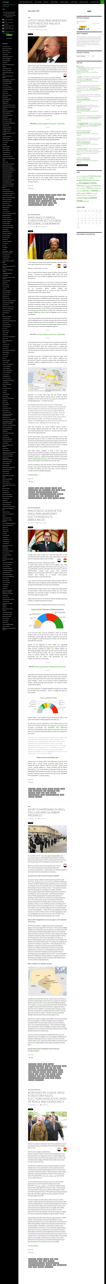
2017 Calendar (38, 1)
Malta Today (5, 402)
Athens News (5, 93)
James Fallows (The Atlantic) (8, 336)
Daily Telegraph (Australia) (8, 180)
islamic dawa (41, 196)
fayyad (54, 194)
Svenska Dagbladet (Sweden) (8, 523)
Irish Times (4, 328)
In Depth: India (74, 1)
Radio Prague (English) (7, 479)
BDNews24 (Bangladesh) (8, 111)
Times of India (5, 578)
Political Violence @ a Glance (8, 467)
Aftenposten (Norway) (7, 56)
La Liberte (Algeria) (6, 366)
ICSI (64, 194)
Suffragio (5, 2)
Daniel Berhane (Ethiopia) (8, 184)
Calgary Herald (5, 125)
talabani (51, 204)
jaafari (46, 198)
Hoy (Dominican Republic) (8, 302)
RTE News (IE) (5, 490)
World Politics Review (7, 614)
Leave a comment (42, 29)
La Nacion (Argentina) (7, 370)
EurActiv (4, 245)
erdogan (47, 488)
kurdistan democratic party (44, 492)
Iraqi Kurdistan (35, 214)
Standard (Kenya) (6, 512)
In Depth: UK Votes (84, 1)
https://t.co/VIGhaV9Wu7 (83, 132)
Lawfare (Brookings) (6, 384)
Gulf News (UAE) (6, 292)
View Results (9, 38)
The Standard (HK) (6, 572)
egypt (78, 183)
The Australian (5, 539)
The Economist (5, 553)
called (53, 398)
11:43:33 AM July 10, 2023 (83, 90)
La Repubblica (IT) (6, 376)
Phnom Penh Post (6, 463)
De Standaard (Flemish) (7, 191)
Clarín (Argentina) (6, 150)
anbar (44, 788)
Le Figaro (4, 386)
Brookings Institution (7, 119)
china (83, 178)
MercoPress (5, 406)
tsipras (95, 195)
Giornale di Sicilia (6, 280)
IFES (3, 314)
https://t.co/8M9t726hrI (86, 79)
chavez (80, 178)
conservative (82, 180)
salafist (59, 1074)
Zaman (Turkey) (5, 626)
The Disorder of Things (7, 551)
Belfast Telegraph (6, 113)
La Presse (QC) (5, 374)
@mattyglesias (80, 106)
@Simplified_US (82, 67)
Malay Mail (4, 400)
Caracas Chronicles (6, 127)
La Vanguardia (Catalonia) (8, 380)
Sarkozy (92, 193)
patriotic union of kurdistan (48, 494)
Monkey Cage (5, 410)
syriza (86, 195)
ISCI (45, 790)
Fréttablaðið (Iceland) (7, 273)
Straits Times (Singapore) (7, 514)
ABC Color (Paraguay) (7, 48)
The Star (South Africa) (7, 574)
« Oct (78, 227)
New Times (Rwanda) (7, 427)
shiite (50, 202)
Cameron (92, 176)
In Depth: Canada (64, 1)
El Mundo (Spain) (6, 223)
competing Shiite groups (55, 763)
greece (89, 185)
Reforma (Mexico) (6, 483)
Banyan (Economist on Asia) (8, 105)
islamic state (50, 196)
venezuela (86, 201)
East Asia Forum (6, 211)
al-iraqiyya (32, 788)
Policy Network (5, 465)
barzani (42, 194)
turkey (62, 498)
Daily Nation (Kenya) (6, 174)
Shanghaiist (5, 500)
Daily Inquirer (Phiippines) (8, 168)
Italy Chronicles (5, 330)
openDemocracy (6, 450)
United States (39, 1080)
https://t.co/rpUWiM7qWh (83, 99)
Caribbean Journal (6, 131)
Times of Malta (5, 580)
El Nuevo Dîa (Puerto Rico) (8, 227)
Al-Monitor (4, 62)
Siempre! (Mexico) (6, 504)
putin (78, 193)
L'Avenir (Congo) (6, 360)
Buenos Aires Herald (7, 121)
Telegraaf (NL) (5, 531)
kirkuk (58, 490)
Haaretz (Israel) (5, 294)
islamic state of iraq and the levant (47, 1070)
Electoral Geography (7, 241)
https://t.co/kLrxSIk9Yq (95, 124)
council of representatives (36, 1066)
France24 (4, 264)
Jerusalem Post (5, 344)
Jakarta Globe (5, 332)
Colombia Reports (6, 152)
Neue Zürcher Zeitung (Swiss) (9, 419)
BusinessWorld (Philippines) (8, 123)
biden (37, 488)
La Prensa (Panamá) (6, 372)
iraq (30, 196)
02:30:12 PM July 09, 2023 (83, 160)
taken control (49, 646)
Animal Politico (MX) (7, 83)
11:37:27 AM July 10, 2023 (83, 111)
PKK (38, 496)
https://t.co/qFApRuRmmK (83, 142)
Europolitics (5, 247)
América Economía (6, 68)
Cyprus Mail (5, 162)
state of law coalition (35, 204)
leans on (43, 436)
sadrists (53, 792)
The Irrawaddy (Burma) (7, 562)
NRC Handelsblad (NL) (7, 439)
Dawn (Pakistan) (6, 189)
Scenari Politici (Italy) (7, 494)
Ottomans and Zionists (7, 456)
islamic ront (32, 1070)
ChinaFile (4, 144)
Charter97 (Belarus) (6, 136)
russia (88, 193)
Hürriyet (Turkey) (6, 310)
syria (50, 498)
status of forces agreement (36, 1078)
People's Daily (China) (7, 461)
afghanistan (32, 1064)
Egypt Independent (6, 215)
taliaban (31, 1080)
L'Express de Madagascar (7, 364)
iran (42, 1068)
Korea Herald (5, 354)
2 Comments (44, 1104)
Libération (4, 392)
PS (100, 191)
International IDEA (6, 324)
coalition (86, 178)
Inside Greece (5, 322)
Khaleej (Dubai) (5, 352)
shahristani (44, 202)
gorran (54, 488)
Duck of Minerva (6, 203)
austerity (81, 176)
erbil (42, 488)
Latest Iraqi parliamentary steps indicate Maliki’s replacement (47, 23)
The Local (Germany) (7, 564)
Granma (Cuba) (5, 286)
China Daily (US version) (7, 140)
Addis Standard (5, 50)
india (99, 185)
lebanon (43, 1072)
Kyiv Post (4, 358)
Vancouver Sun (5, 597)
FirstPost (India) (6, 254)
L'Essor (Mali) (5, 362)
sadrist (53, 1074)
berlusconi (86, 176)
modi (90, 191)
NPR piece (59, 1008)
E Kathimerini (5, 209)
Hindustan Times (6, 298)
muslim (55, 1072)
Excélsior (4, 249)
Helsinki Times (5, 296)
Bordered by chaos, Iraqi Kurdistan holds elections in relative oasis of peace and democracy (47, 1097)
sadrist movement (34, 202)
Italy (82, 188)
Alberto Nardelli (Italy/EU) (8, 64)
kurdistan (31, 200)
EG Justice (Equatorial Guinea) (9, 213)
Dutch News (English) (7, 205)
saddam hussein (49, 496)
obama (61, 1072)
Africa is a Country (6, 52)
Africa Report (5, 54)
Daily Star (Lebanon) (6, 178)
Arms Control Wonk (6, 87)
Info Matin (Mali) (6, 318)
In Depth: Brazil (54, 1)
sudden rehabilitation (36, 133)
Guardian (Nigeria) (6, 290)
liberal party (98, 188)
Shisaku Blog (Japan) (6, 502)
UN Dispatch (5, 595)
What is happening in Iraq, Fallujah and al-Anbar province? (46, 812)
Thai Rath (4, 533)
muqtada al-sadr (46, 200)
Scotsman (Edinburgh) (7, 496)
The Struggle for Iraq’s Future (56, 725)
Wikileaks (4, 606)
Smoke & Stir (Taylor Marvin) (8, 506)
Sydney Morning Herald (7, 525)
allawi (39, 788)
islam (59, 1068)
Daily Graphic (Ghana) (7, 166)
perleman (60, 494)
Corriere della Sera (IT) (7, 156)
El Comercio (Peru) (6, 217)
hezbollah (32, 1068)
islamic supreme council (35, 198)
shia (39, 1076)
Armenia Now (5, 85)
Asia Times (4, 91)
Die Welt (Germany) (6, 201)
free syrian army (56, 1066)
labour (89, 188)
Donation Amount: (81, 21)
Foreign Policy (5, 258)
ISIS (34, 196)
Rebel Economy (5, 481)
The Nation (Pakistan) (7, 568)
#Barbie (82, 124)
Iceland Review (5, 312)
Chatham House (6, 138)
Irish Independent (6, 326)
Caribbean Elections (6, 129)
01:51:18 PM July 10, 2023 (83, 81)
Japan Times (5, 338)
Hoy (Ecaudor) (5, 304)
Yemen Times (5, 622)
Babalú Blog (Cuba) (6, 99)
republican (83, 193)
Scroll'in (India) (5, 498)
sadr (47, 792)
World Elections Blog (7, 612)
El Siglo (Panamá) (6, 231)
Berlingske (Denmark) (7, 115)
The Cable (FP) (5, 543)
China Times (5, 142)
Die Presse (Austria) (6, 199)
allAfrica (4, 66)
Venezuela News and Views (8, 599)
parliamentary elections (40, 458)
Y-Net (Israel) (5, 620)
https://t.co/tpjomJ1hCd (95, 117)
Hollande (94, 186)
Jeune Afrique (5, 346)
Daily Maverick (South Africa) (8, 170)
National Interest (6, 417)
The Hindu (4, 557)
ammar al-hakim (33, 194)
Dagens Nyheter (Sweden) (8, 164)
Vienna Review (5, 601)
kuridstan (36, 1072)
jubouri (52, 198)
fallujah (48, 1066)
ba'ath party (32, 1259)
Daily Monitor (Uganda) (7, 172)
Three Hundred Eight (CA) (8, 576)
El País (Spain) (5, 229)
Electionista (5, 239)
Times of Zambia (6, 582)
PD (99, 191)
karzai (60, 1070)
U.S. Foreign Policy (94, 1)
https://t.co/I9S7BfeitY (95, 88)
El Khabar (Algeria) (6, 221)
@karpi (80, 76)
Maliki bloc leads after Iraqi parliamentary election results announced (45, 515)
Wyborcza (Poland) (6, 616)
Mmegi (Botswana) (6, 408)
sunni (45, 204)
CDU (78, 178)
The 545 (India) (5, 535)
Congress (91, 178)
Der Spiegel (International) (8, 193)
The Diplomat (5, 549)
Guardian (4, 288)
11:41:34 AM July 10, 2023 (83, 100)
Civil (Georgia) (5, 148)
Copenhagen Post (6, 154)
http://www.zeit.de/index (7, 308)
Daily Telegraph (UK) (6, 182)
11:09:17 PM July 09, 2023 (83, 126)
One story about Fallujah (44, 1004)
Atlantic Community (6, 95)
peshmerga (32, 496)
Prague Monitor (5, 471)
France (79, 185)
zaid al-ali (38, 796)
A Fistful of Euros (6, 46)
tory (89, 195)
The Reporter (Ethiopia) (7, 570)
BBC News (4, 109)
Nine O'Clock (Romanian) (8, 433)
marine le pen (80, 191)
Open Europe (5, 448)
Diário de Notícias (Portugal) (8, 197)
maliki (38, 200)
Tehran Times (5, 529)
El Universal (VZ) (6, 237)
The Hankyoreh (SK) (6, 555)
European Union (88, 182)
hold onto (35, 310)
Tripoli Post (4, 588)
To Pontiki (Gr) (5, 584)
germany (84, 185)
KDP (57, 198)
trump (92, 195)
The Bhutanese (5, 541)
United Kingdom (83, 198)
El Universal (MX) (6, 235)
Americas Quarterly (6, 70)
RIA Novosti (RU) (6, 488)
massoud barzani (33, 494)
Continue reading (33, 181)
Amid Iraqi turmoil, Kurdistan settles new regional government (44, 220)
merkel (86, 191)
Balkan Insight (5, 101)
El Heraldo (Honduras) (7, 219)
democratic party (94, 180)
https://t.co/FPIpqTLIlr (82, 70)
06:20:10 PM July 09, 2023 (83, 153)
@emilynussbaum (82, 148)
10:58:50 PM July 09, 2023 (83, 133)
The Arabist (5, 537)
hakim (59, 194)
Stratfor (4, 516)
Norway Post (5, 435)
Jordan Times (5, 348)
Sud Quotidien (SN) (6, 518)
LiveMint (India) (5, 394)
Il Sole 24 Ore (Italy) (6, 316)
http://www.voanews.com (8, 306)
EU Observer (5, 243)
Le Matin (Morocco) (6, 388)
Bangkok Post (5, 103)
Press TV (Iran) (5, 473)
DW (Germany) (5, 207)
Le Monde (4, 390)
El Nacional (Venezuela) (7, 225)
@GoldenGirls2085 (83, 123)
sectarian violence (34, 794)
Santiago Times (5, 492)
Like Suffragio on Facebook (86, 234)
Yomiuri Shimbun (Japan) (7, 624)
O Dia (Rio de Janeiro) (7, 441)
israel (80, 188)
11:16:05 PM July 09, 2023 (83, 118)
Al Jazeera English (6, 58)
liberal (93, 188)
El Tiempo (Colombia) (7, 233)
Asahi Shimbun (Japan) (7, 89)
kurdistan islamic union (52, 1263)
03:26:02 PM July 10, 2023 (83, 72)
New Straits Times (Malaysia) (8, 425)
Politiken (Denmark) (6, 469)
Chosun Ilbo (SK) (6, 146)
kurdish (62, 198)
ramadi (42, 1074)
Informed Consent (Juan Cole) (9, 320)
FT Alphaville (5, 275)
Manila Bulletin (5, 404)
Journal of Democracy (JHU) (8, 350)
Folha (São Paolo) (6, 256)
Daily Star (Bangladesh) (7, 176)
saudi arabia (32, 1076)
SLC (55, 202)
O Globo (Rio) (5, 443)
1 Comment (43, 818)
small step (48, 77)
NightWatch (5, 431)
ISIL (51, 1068)
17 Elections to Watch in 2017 (26, 1)
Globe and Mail (5, 284)
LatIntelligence (5, 382)
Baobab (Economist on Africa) (8, 107)
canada (98, 176)
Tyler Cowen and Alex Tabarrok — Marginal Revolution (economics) (7, 592)
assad (45, 1064)
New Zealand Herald (7, 429)
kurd (63, 490)
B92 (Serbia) (5, 97)
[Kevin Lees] (80, 66)
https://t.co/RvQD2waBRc (83, 109)
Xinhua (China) (5, 618)
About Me (46, 1)
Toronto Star (5, 586)
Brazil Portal (5, 117)
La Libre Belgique (6, 368)
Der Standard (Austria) (7, 195)
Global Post (4, 282)
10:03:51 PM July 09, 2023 (83, 144)
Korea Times (5, 356)
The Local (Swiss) (6, 566)
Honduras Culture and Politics (9, 300)
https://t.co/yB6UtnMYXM (83, 159)
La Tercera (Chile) (6, 378)
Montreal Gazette (6, 412)
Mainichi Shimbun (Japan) (8, 398)
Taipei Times (5, 527)
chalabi (48, 194)
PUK (54, 200)
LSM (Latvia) (5, 396)
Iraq (29, 17)
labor (85, 188)
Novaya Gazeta (5, 437)
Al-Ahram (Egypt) (6, 60)
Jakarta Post (5, 334)
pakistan (31, 1074)
